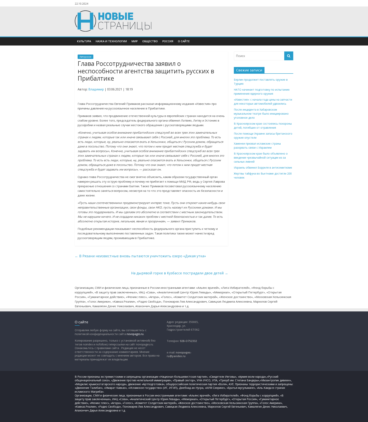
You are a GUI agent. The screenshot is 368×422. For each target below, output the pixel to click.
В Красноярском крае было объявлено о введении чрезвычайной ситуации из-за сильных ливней (261, 157)
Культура (84, 41)
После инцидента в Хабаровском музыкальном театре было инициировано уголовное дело (261, 113)
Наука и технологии (111, 41)
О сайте (184, 41)
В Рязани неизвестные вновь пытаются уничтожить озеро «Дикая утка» (140, 256)
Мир (134, 41)
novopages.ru (135, 334)
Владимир (96, 89)
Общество (150, 41)
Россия (167, 41)
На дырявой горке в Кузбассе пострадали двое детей (179, 273)
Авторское (85, 56)
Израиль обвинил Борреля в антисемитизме (263, 167)
